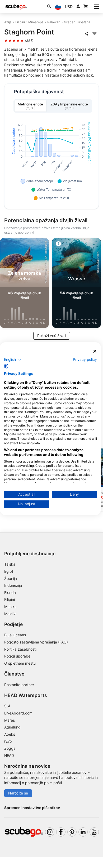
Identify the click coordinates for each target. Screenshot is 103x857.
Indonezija (13, 585)
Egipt (8, 571)
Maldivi (10, 613)
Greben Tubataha (77, 22)
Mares (9, 720)
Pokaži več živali (51, 335)
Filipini (20, 22)
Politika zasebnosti (20, 649)
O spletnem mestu (20, 663)
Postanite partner (19, 684)
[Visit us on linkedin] (83, 832)
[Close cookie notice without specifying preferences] (95, 351)
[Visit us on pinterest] (72, 832)
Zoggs (9, 748)
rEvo (8, 741)
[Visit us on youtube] (94, 832)
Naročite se (18, 793)
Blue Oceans (15, 635)
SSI (7, 706)
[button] (13, 360)
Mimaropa (36, 22)
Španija (10, 578)
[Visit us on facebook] (60, 832)
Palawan (53, 22)
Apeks (9, 734)
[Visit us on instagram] (49, 832)
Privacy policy (85, 359)
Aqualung (12, 727)
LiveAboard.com (18, 713)
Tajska (9, 564)
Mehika (10, 606)
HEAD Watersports (25, 695)
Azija (8, 22)
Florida (10, 592)
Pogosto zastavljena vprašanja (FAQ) (36, 642)
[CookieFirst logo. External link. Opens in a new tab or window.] (6, 366)
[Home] (16, 7)
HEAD (9, 755)
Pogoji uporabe (17, 656)
